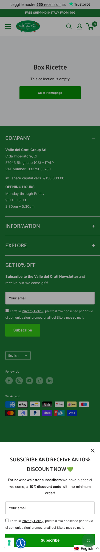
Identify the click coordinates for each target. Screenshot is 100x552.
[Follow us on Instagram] (19, 380)
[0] (90, 26)
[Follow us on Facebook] (9, 380)
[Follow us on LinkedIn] (49, 380)
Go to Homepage (50, 93)
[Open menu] (8, 26)
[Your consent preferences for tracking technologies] (9, 543)
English (13, 355)
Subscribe (50, 540)
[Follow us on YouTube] (29, 380)
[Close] (93, 450)
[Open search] (69, 26)
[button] (87, 548)
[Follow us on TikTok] (39, 380)
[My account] (79, 26)
